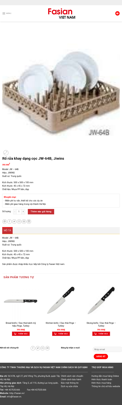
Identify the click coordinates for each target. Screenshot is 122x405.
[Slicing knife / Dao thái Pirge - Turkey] (101, 301)
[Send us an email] (42, 348)
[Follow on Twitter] (38, 348)
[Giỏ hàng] (117, 13)
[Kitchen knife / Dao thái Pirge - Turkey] (61, 301)
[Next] (119, 311)
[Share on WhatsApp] (4, 221)
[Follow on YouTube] (47, 348)
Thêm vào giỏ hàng (40, 211)
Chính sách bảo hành (71, 379)
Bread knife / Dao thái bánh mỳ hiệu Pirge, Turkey (21, 324)
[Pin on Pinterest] (24, 221)
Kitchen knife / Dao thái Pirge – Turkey (61, 324)
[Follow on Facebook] (33, 348)
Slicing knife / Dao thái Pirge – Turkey (101, 324)
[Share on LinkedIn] (29, 221)
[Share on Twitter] (14, 221)
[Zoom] (5, 152)
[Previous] (2, 311)
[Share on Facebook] (9, 221)
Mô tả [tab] (7, 230)
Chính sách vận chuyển (72, 376)
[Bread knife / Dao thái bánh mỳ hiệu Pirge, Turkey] (20, 301)
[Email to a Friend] (19, 221)
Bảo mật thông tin (70, 383)
